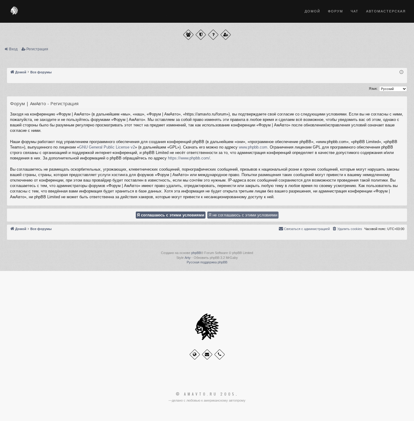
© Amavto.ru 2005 (206, 394)
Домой (312, 11)
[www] (195, 354)
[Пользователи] (188, 34)
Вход (13, 49)
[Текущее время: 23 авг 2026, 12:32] (401, 72)
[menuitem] (347, 229)
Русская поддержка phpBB (207, 262)
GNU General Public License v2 (107, 147)
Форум (335, 11)
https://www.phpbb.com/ (189, 158)
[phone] (219, 354)
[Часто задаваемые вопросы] (213, 34)
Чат (355, 11)
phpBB (196, 253)
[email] (207, 354)
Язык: (373, 88)
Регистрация (37, 49)
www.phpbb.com (253, 147)
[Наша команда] (201, 34)
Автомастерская (386, 11)
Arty (188, 257)
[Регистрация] (225, 34)
